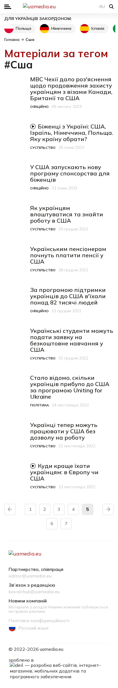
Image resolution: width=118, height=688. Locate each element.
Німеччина (61, 28)
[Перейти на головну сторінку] (59, 7)
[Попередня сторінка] (10, 509)
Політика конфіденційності (39, 620)
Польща (23, 28)
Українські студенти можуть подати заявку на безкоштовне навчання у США (71, 340)
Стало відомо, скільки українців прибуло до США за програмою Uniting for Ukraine (69, 387)
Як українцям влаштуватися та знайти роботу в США (66, 214)
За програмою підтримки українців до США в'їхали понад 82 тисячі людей (68, 296)
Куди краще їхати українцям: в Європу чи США (64, 472)
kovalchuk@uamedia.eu (34, 591)
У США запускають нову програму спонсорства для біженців (70, 173)
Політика (39, 405)
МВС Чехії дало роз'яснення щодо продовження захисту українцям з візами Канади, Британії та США (71, 89)
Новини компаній (28, 601)
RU (102, 6)
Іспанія (97, 28)
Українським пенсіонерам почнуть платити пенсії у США (68, 255)
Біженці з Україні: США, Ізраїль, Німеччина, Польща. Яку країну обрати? (71, 133)
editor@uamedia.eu (30, 576)
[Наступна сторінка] (108, 509)
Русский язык (34, 628)
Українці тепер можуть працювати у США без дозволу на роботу (63, 431)
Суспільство (43, 147)
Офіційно (39, 106)
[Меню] (7, 6)
